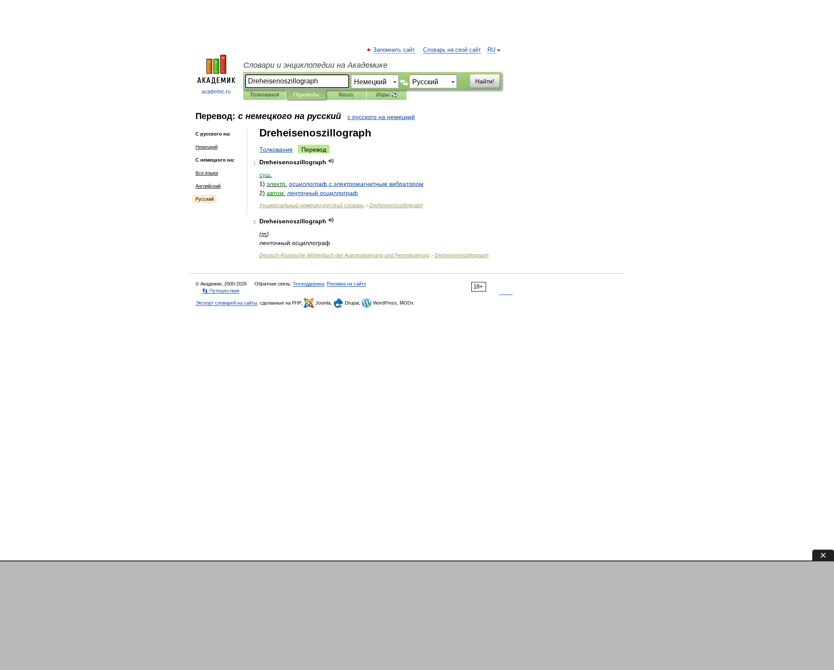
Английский (208, 186)
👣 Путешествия (220, 290)
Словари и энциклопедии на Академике (315, 65)
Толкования (264, 95)
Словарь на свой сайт (452, 50)
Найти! (484, 81)
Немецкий (206, 146)
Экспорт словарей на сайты (226, 302)
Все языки (206, 173)
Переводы (306, 95)
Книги (346, 95)
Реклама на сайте (346, 283)
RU (491, 50)
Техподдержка (308, 283)
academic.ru (216, 92)
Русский (204, 199)
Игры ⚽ (386, 95)
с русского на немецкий (381, 116)
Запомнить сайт (394, 50)
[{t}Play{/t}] (331, 161)
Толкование (276, 149)
